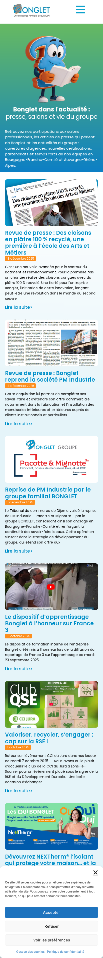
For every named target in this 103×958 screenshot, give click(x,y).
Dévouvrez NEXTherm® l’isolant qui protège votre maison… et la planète (50, 863)
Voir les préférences (51, 940)
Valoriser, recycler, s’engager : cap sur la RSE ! (49, 738)
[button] (95, 872)
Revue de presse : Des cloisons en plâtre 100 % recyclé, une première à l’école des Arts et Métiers (48, 243)
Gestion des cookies (30, 951)
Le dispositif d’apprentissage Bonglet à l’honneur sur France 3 (49, 623)
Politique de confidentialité (65, 951)
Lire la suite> (19, 307)
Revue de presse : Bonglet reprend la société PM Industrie (50, 376)
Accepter (51, 912)
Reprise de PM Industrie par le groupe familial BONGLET (48, 493)
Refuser (51, 926)
